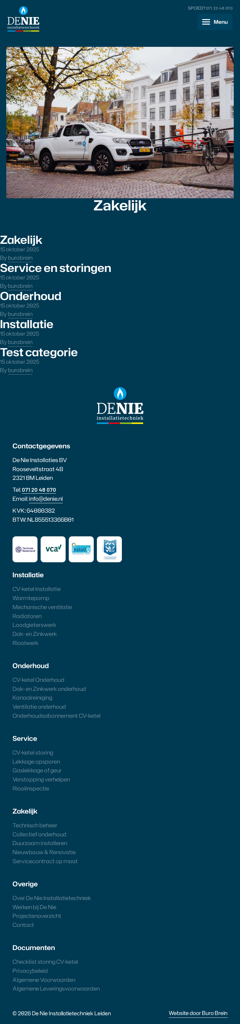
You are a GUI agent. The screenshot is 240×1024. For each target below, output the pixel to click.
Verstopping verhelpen (41, 779)
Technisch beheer (34, 825)
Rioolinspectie (30, 788)
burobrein (20, 258)
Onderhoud (30, 295)
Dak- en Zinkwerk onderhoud (49, 689)
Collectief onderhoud (39, 834)
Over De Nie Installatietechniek (51, 898)
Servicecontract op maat (45, 861)
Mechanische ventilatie (42, 607)
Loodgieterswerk (34, 625)
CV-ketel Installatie (36, 589)
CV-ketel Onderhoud (38, 680)
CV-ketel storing (32, 752)
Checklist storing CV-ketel (45, 962)
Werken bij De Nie (34, 907)
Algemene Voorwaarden (43, 980)
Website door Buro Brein (198, 1013)
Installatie (26, 324)
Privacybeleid (30, 971)
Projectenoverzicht (36, 916)
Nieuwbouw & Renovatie (44, 852)
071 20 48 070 (219, 8)
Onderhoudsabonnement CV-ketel (56, 715)
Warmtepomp (30, 598)
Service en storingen (55, 267)
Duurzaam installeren (39, 843)
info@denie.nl (46, 499)
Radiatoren (27, 616)
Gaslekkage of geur (37, 770)
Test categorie (39, 352)
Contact (23, 925)
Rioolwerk (25, 643)
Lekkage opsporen (36, 761)
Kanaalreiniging (32, 697)
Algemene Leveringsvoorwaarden (56, 988)
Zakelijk (21, 239)
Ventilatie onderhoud (39, 706)
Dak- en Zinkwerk (34, 634)
